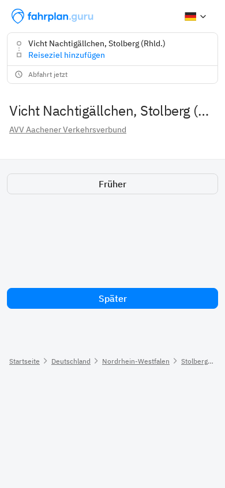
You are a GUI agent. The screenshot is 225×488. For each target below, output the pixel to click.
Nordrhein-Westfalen (136, 361)
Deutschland (71, 361)
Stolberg (194, 361)
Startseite (24, 361)
